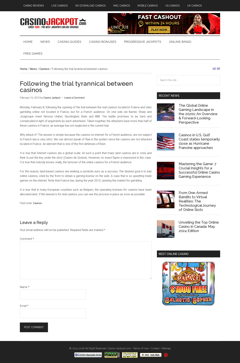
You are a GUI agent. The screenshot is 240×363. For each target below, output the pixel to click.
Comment (27, 238)
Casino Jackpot (53, 23)
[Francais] (218, 69)
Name (24, 287)
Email (24, 306)
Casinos (44, 69)
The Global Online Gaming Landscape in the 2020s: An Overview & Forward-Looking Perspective (198, 113)
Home (23, 69)
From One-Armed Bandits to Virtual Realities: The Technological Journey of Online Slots (197, 201)
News (33, 69)
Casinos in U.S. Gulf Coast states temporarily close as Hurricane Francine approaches (199, 141)
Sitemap (166, 348)
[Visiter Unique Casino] (164, 33)
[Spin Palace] (188, 304)
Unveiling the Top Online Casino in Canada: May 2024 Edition (199, 226)
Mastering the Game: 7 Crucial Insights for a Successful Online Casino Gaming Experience (199, 170)
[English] (214, 69)
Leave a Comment (74, 97)
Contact (155, 348)
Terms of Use (140, 348)
